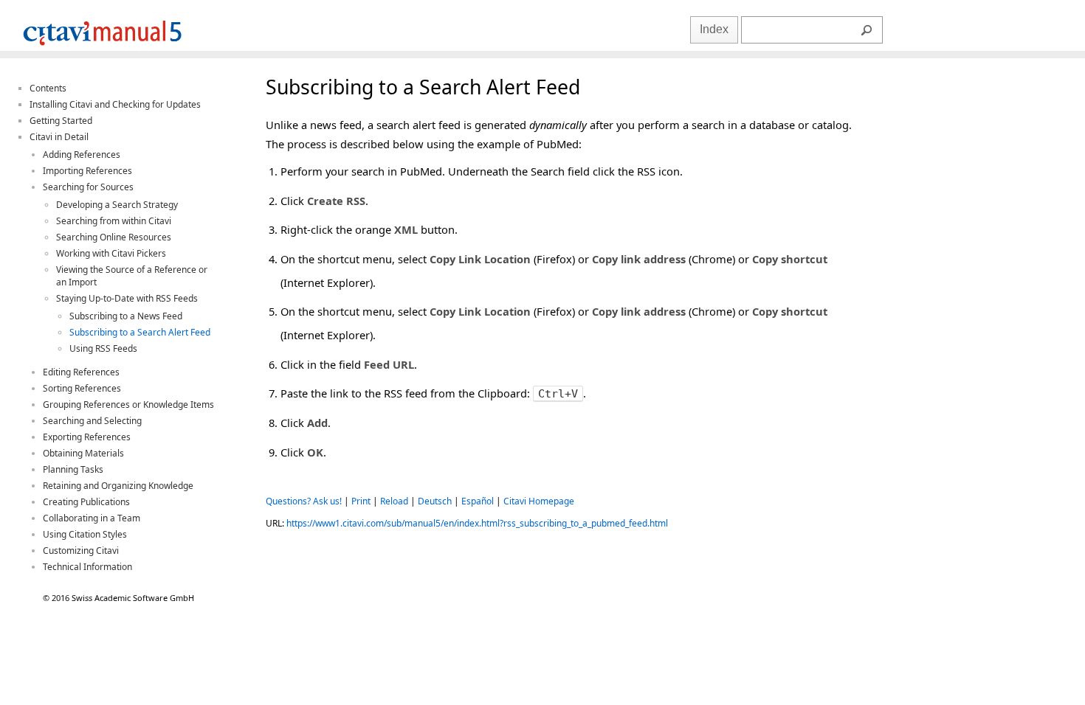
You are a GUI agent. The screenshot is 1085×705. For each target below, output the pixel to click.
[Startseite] (102, 47)
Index (714, 29)
